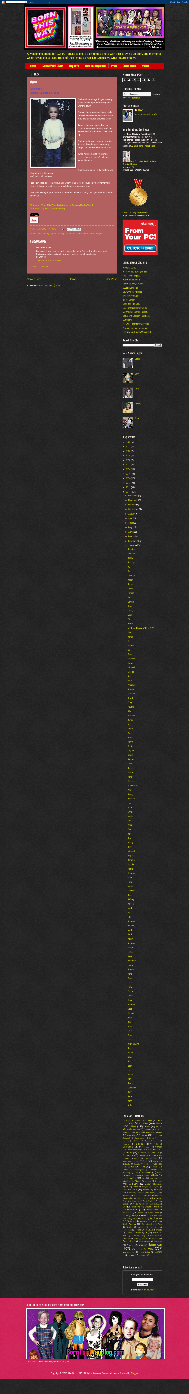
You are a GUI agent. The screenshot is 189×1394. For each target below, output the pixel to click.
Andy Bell (158, 1130)
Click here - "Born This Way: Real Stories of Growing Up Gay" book (61, 205)
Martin (130, 816)
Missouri (126, 1195)
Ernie (137, 418)
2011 (128, 492)
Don (129, 1079)
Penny (130, 842)
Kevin (130, 606)
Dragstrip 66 (157, 1161)
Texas (138, 1230)
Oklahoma (136, 1207)
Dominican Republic (131, 1161)
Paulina (131, 707)
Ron (129, 571)
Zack (130, 790)
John (130, 895)
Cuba (151, 1156)
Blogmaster (139, 1138)
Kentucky (158, 1181)
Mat (129, 1039)
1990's (132, 1126)
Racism (125, 1216)
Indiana (133, 1178)
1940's (149, 1120)
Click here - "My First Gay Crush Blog (47, 208)
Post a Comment (40, 266)
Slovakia (142, 1221)
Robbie (131, 864)
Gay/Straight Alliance (132, 292)
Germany (126, 1172)
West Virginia (144, 1241)
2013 (128, 483)
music (131, 1255)
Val (129, 641)
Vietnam (145, 1239)
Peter (130, 956)
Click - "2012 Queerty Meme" (136, 212)
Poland (140, 1213)
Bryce (130, 1053)
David (130, 698)
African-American (131, 1129)
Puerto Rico (153, 1212)
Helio (130, 597)
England (158, 1164)
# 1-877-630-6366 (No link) (135, 272)
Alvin (130, 724)
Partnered (132, 1209)
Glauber (131, 645)
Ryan (130, 632)
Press (114, 66)
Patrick (131, 869)
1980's (40, 233)
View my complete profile (146, 114)
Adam (130, 939)
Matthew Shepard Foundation (136, 312)
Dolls (155, 1158)
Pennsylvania (152, 1210)
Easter (128, 1164)
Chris (130, 812)
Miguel (131, 750)
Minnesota (142, 1192)
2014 (128, 478)
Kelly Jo (131, 575)
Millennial (131, 1193)
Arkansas (150, 1132)
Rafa (130, 680)
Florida (154, 1167)
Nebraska (158, 1195)
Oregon (148, 1207)
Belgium (156, 1135)
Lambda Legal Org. (131, 304)
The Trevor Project (131, 276)
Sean (130, 1009)
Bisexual (126, 1138)
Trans (128, 1232)
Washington (128, 1241)
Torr (129, 1070)
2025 (128, 442)
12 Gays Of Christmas (132, 1120)
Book (151, 1138)
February (132, 541)
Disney (146, 1158)
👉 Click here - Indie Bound (143, 146)
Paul (130, 934)
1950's (159, 1120)
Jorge (130, 584)
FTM (143, 1167)
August (132, 514)
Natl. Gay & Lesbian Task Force (136, 316)
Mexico (146, 1190)
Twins (138, 1233)
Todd (130, 882)
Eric (129, 619)
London (148, 1184)
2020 (128, 451)
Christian (79, 233)
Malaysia (144, 1187)
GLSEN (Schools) (130, 288)
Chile (145, 1150)
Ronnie (131, 781)
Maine (135, 1187)
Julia (130, 737)
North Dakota (154, 1204)
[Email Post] (63, 229)
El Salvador (148, 1164)
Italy (160, 1178)
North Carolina (139, 1204)
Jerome (131, 860)
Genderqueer (139, 1170)
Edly (129, 917)
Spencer (131, 891)
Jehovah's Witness (133, 1181)
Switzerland (154, 1227)
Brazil (136, 1141)
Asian (159, 1132)
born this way (58, 233)
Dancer (137, 1158)
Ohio (125, 1207)
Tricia (130, 952)
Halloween (146, 1172)
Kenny (130, 610)
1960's (130, 1123)
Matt (130, 1031)
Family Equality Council (133, 284)
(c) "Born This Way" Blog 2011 (141, 628)
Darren (92, 233)
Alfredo (131, 689)
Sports (129, 1227)
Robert (131, 1013)
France (125, 1170)
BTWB (140, 110)
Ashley (138, 403)
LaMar (130, 965)
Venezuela (154, 1236)
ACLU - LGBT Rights (131, 280)
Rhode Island (151, 1216)
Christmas (127, 1152)
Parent (159, 1207)
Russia (143, 1218)
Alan (130, 1000)
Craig (130, 702)
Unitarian (156, 1233)
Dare (85, 233)
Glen (130, 733)
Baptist (144, 1135)
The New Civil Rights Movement (137, 332)
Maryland (155, 1187)
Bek (129, 834)
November (133, 500)
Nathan (131, 1105)
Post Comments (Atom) (50, 285)
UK (146, 1232)
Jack (130, 1018)
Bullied (139, 1143)
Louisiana (158, 1184)
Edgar (130, 728)
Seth (137, 374)
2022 (128, 446)
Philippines (127, 1212)
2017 (128, 464)
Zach (130, 1066)
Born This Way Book (95, 66)
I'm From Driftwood (131, 296)
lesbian (158, 1252)
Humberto (132, 786)
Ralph (130, 856)
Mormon (147, 1195)
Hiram (130, 663)
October (132, 504)
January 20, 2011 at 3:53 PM (49, 260)
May (130, 527)
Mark (130, 908)
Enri (129, 803)
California (69, 233)
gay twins (145, 1252)
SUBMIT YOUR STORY (52, 66)
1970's (144, 1123)
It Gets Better (129, 300)
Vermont (126, 1238)
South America (129, 1224)
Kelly (130, 763)
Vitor (130, 825)
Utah (124, 1236)
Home (33, 66)
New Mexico (133, 1201)
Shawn (131, 969)
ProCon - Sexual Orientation (135, 328)
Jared (130, 768)
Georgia (153, 1169)
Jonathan (132, 549)
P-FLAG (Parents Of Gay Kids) (136, 324)
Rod (129, 912)
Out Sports (128, 320)
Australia (131, 1135)
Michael (131, 667)
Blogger (134, 1373)
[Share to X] (73, 229)
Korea (128, 1184)
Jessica (131, 798)
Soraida (131, 693)
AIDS (157, 1127)
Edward (131, 602)
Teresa (131, 593)
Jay (129, 838)
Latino (137, 1184)
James (131, 759)
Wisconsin (158, 1241)
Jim (129, 1022)
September (133, 509)
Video (136, 1239)
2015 (128, 474)
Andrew (131, 685)
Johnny (131, 562)
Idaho (146, 1175)
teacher (142, 1255)
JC (129, 567)
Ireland (153, 1178)
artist (141, 1245)
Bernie (130, 637)
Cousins (142, 1156)
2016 (128, 469)
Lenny (130, 588)
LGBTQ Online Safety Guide (135, 308)
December (133, 495)
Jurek (130, 720)
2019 (128, 455)
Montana (136, 1195)
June (130, 523)
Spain (160, 1224)
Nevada (128, 1198)
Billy (129, 711)
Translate (135, 98)
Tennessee (127, 1230)
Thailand (149, 1230)
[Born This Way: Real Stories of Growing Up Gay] (126, 161)
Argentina (129, 1132)
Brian (130, 847)
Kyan (130, 829)
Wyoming (131, 1245)
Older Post (110, 279)
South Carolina (148, 1224)
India (124, 1178)
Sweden (141, 1227)
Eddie (137, 359)
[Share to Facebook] (76, 229)
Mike (130, 615)
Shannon (131, 658)
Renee (130, 1074)
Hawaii (159, 1172)
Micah (130, 996)
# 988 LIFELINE (129, 268)
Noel (130, 877)
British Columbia (152, 1141)
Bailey (130, 558)
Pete (137, 389)
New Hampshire (141, 1198)
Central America (133, 1150)
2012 (128, 487)
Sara (130, 1096)
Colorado (155, 1153)
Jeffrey (131, 899)
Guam (136, 1173)
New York (148, 1201)
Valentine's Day (138, 1236)
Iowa (144, 1178)
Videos (145, 66)
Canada (158, 1147)
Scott (130, 746)
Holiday (128, 1175)
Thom (130, 991)
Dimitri (130, 742)
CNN (156, 1144)
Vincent (131, 904)
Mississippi (155, 1192)
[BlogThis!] (71, 229)
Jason (130, 580)
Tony (130, 987)
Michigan (158, 1189)
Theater (159, 1230)
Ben (129, 676)
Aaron (130, 623)
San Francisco (156, 1218)
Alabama (147, 1129)
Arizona (139, 1132)
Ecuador (137, 1164)
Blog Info (74, 66)
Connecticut (128, 1155)
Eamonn (131, 553)
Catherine (132, 1088)
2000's (147, 1126)
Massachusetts (130, 1189)
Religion (99, 233)
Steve (130, 755)
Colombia (142, 1153)
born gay (47, 233)
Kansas (148, 1181)
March (131, 536)
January (132, 545)
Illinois (155, 1175)
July (130, 518)
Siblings (130, 1221)
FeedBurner (148, 1290)
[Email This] (68, 229)
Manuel (131, 672)
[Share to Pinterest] (79, 229)
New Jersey (156, 1198)
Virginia (155, 1238)
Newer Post (34, 279)
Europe (131, 1167)
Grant (130, 1035)
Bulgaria (126, 1144)
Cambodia (146, 1147)
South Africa (154, 1221)
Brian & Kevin (133, 1044)
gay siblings (128, 1252)
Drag (145, 1161)
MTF (127, 1187)
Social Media (129, 66)
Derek (130, 777)
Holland (138, 1175)
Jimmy (130, 794)
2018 (128, 460)
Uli (129, 650)
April (130, 532)
